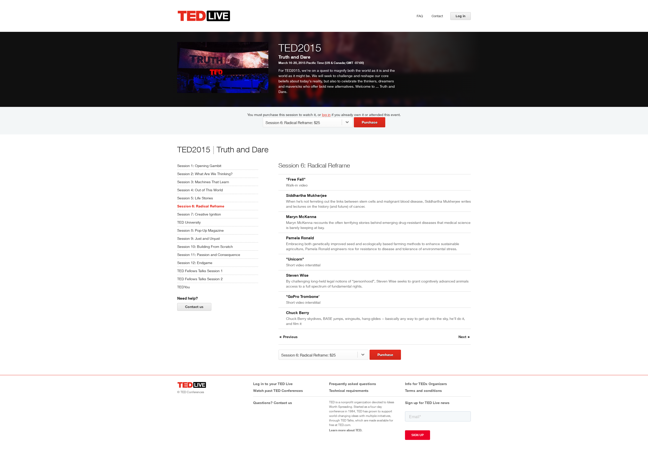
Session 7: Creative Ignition (199, 214)
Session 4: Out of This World (200, 190)
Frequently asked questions (352, 384)
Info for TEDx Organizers (426, 384)
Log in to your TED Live (273, 384)
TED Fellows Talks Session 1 (200, 271)
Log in (460, 16)
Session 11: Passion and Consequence (208, 254)
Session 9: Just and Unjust (198, 238)
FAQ (420, 16)
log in (326, 114)
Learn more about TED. (345, 430)
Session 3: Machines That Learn (203, 182)
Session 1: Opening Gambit (199, 165)
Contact (437, 16)
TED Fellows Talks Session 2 (200, 279)
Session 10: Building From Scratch (205, 246)
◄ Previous (288, 337)
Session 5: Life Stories (195, 198)
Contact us (194, 306)
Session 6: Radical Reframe (200, 206)
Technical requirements (349, 390)
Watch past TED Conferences (278, 390)
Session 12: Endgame (194, 263)
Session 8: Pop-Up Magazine (200, 230)
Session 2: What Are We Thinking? (205, 174)
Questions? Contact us (272, 402)
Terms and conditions (423, 390)
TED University (189, 222)
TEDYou (183, 287)
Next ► (464, 337)
